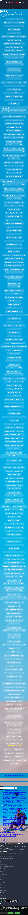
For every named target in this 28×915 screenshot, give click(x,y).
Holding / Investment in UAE (14, 329)
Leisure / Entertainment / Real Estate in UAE (14, 417)
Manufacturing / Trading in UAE (14, 471)
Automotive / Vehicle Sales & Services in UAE (14, 54)
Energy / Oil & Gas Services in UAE (14, 205)
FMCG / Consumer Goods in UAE (14, 248)
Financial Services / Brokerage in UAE (14, 262)
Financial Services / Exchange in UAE (14, 265)
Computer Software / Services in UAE (14, 100)
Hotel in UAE (19, 753)
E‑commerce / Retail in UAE (14, 244)
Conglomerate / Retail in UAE (14, 127)
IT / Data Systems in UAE (14, 353)
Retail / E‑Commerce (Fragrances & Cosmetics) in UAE (13, 598)
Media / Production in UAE (14, 488)
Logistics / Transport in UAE (14, 448)
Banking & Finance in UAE (14, 71)
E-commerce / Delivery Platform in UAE (14, 188)
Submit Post (3, 874)
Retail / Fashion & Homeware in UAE (14, 602)
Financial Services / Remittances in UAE (14, 269)
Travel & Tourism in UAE (14, 732)
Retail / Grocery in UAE (14, 606)
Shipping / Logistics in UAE (14, 641)
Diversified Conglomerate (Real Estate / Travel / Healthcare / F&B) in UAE (12, 180)
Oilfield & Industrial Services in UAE (14, 509)
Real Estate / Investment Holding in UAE (14, 562)
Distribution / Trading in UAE (14, 173)
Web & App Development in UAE (14, 743)
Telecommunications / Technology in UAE (14, 690)
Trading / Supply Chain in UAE (14, 715)
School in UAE (14, 763)
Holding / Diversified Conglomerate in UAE (14, 325)
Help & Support (4, 893)
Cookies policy (8, 861)
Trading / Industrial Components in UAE (14, 708)
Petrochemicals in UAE (14, 520)
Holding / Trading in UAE (14, 336)
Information (3, 851)
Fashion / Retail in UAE (14, 251)
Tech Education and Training (14, 773)
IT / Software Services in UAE (14, 357)
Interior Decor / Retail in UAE (14, 385)
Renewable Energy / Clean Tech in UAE (14, 583)
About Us (3, 895)
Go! (16, 788)
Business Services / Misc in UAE (14, 96)
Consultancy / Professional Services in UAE (14, 155)
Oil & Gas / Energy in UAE (19, 506)
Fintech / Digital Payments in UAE (14, 272)
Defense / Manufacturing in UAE (14, 169)
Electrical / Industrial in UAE (14, 198)
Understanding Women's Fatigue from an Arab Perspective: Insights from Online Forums (14, 830)
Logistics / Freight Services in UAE (14, 441)
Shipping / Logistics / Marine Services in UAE (14, 644)
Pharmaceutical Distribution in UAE (14, 524)
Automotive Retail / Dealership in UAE (14, 57)
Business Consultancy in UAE (14, 78)
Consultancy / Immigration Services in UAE (14, 151)
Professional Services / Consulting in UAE (14, 538)
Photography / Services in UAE (14, 531)
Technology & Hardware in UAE (14, 666)
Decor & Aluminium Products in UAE (14, 165)
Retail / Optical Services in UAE (14, 616)
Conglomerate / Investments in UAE (14, 123)
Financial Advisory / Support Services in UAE (14, 255)
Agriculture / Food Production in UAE (14, 26)
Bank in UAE (8, 749)
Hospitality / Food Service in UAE (14, 339)
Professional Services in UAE (14, 534)
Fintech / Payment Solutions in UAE (14, 276)
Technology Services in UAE (14, 676)
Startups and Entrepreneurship (14, 775)
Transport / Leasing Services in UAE (14, 722)
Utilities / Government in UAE (14, 736)
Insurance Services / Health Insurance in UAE (14, 378)
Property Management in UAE (14, 541)
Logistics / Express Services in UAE (14, 431)
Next (4, 840)
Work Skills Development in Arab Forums (14, 821)
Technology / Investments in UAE (14, 669)
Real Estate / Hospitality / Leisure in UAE (14, 559)
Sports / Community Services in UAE (14, 655)
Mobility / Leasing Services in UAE (14, 495)
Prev (4, 839)
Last (4, 841)
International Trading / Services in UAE (14, 399)
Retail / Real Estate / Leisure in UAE (14, 620)
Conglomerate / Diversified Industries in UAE (14, 116)
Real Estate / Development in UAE (14, 555)
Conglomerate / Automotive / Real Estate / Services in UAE (13, 112)
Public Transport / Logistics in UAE (14, 545)
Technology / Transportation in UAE (14, 673)
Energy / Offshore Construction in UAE (14, 202)
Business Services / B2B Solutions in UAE (14, 93)
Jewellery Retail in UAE (14, 413)
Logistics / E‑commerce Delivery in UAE (14, 434)
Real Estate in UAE (14, 548)
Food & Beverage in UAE (14, 286)
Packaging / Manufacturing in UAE (14, 513)
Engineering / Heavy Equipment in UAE (14, 223)
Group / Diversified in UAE (7, 315)
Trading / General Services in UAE (14, 701)
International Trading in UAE (14, 396)
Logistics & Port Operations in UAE (14, 424)
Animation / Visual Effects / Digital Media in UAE (14, 36)
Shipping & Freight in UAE (14, 634)
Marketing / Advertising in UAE (14, 481)
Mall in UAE (8, 756)
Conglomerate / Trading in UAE (14, 130)
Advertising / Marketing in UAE (14, 19)
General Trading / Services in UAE (14, 308)
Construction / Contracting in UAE (14, 141)
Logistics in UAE (14, 420)
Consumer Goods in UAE (14, 158)
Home (2, 871)
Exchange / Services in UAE (14, 234)
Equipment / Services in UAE (14, 230)
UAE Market (15, 2)
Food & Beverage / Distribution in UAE (14, 290)
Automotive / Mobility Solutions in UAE (14, 50)
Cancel (17, 913)
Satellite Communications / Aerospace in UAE (14, 630)
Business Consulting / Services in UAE (14, 85)
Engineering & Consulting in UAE (14, 213)
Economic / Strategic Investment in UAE (14, 191)
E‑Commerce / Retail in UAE (14, 237)
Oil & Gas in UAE (6, 506)
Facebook (4, 882)
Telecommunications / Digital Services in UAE (14, 683)
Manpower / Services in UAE (14, 460)
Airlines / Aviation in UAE (14, 33)
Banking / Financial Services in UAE (14, 75)
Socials (2, 879)
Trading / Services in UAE (14, 711)
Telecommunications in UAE (14, 680)
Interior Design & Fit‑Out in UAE (14, 389)
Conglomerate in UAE (14, 103)
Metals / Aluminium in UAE (14, 492)
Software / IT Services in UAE (14, 652)
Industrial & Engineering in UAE (14, 367)
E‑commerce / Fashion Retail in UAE (14, 241)
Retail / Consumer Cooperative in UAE (14, 587)
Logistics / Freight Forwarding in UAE (14, 438)
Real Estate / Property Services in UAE (14, 569)
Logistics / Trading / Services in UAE (14, 445)
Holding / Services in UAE (14, 332)
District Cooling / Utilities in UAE (14, 176)
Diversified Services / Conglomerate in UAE (14, 184)
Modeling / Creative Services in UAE (14, 499)
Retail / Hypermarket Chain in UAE (14, 609)
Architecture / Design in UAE (14, 40)
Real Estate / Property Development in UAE (14, 566)
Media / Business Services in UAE (14, 485)
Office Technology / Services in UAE (14, 502)
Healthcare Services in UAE (14, 322)
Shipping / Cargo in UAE (14, 637)
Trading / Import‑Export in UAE (14, 704)
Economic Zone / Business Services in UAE (14, 195)
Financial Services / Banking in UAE (14, 258)
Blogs (2, 877)
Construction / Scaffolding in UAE (14, 144)
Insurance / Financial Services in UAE (14, 374)
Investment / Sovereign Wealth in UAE (14, 406)
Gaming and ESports (7, 832)
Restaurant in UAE (21, 760)
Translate (3, 904)
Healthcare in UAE (22, 315)
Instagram (4, 885)
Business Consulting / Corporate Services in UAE (14, 82)
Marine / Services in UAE (14, 474)
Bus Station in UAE (18, 749)
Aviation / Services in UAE (14, 68)
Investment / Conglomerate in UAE (14, 403)
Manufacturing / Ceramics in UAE (14, 464)
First (4, 837)
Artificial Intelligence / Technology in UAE (14, 43)
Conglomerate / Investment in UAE (14, 120)
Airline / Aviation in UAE (14, 29)
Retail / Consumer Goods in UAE (14, 590)
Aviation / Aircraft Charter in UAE (14, 61)
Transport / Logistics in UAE (14, 725)
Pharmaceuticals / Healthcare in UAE (14, 527)
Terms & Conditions (6, 858)
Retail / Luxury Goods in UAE (14, 613)
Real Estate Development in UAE (14, 576)
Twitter (3, 887)
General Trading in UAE (14, 304)
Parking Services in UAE (14, 516)
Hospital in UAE (9, 753)
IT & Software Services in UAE (14, 350)
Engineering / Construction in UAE (14, 216)
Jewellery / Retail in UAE (14, 410)
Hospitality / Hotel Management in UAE (14, 343)
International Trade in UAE (14, 392)
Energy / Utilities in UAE (14, 209)
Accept (10, 913)
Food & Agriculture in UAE (14, 283)
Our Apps (3, 898)
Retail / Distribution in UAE (14, 594)
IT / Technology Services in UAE (14, 360)
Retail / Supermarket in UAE (14, 627)
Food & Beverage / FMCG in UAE (14, 293)
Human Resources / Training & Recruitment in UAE (14, 346)
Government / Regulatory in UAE (14, 311)
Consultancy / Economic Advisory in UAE (14, 148)
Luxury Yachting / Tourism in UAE (14, 452)
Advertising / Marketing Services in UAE (14, 22)
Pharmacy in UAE (18, 756)
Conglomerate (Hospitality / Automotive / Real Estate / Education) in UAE (14, 107)
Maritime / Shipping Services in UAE (14, 478)
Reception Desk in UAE (8, 760)
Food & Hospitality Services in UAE (14, 297)
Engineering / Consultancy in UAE (14, 220)
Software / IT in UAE (14, 648)
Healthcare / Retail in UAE (14, 318)
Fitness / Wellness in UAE (14, 279)
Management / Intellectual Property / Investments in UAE (13, 456)
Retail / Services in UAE (14, 623)
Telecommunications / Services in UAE (14, 687)
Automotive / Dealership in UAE (14, 47)
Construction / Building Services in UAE (14, 137)
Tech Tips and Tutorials (8, 836)
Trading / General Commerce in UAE (14, 697)
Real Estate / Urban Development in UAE (14, 573)
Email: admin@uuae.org (7, 866)
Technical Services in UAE (14, 662)
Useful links (3, 869)
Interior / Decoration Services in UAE (14, 381)
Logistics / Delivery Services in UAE (14, 427)
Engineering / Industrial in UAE (14, 227)
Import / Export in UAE (14, 364)
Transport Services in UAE (14, 729)
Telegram (4, 890)
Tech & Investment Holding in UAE (14, 659)
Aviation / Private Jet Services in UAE (14, 64)
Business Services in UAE (14, 89)
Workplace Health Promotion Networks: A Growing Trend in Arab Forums (14, 823)
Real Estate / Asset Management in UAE (14, 552)
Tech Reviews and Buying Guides (12, 834)
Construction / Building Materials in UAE (14, 134)
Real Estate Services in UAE (14, 580)
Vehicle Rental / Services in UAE (14, 740)
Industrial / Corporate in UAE (14, 371)
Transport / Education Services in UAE (14, 718)
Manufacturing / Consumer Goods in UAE (14, 467)
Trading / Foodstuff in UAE (14, 694)
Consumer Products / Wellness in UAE (14, 162)
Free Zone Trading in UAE (14, 301)
